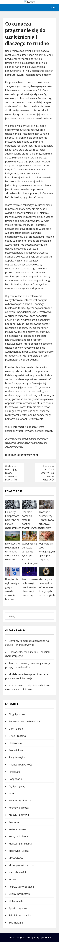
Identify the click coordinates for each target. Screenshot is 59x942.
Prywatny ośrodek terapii (38, 430)
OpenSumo (45, 937)
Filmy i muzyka (17, 757)
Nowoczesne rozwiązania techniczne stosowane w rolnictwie (12, 551)
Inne (11, 793)
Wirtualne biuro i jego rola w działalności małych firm (11, 472)
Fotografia (14, 771)
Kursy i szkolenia (18, 836)
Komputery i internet (20, 800)
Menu (52, 7)
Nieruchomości (17, 872)
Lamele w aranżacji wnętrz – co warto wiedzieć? (47, 472)
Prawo (12, 879)
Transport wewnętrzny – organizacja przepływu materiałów (46, 520)
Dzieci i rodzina (17, 736)
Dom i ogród (16, 728)
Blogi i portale (17, 714)
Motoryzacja (16, 858)
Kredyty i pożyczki (19, 815)
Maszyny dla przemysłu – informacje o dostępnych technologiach (47, 587)
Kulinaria (14, 822)
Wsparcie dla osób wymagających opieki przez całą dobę (47, 551)
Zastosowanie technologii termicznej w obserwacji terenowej (30, 587)
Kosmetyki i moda (19, 807)
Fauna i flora (16, 750)
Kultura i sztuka (17, 829)
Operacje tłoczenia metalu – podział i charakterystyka (31, 520)
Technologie (16, 922)
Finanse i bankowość (20, 764)
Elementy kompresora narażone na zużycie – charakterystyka (14, 520)
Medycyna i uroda (19, 850)
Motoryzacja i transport (22, 865)
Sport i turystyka (18, 908)
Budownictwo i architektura (24, 721)
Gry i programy (17, 786)
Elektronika (15, 743)
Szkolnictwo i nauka (20, 915)
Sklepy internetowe (20, 894)
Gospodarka (16, 779)
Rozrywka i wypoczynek (22, 886)
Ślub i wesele (16, 901)
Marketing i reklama (20, 843)
